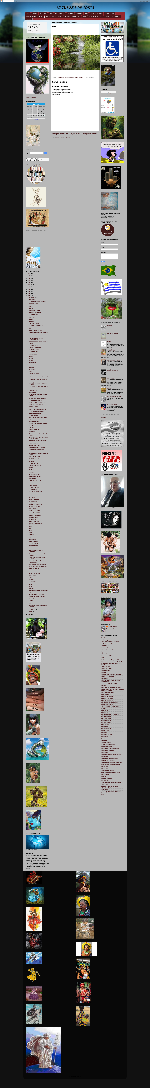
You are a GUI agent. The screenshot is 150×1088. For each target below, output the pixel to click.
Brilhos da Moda (105, 654)
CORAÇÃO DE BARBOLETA (107, 676)
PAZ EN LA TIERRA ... (34, 407)
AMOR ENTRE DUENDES (35, 312)
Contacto (28, 19)
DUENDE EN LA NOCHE (34, 310)
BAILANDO (31, 321)
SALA (30, 532)
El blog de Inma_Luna (106, 694)
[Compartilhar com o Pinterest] (93, 77)
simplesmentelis (105, 780)
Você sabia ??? (115, 16)
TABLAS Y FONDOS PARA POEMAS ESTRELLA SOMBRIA (109, 787)
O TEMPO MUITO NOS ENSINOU (37, 596)
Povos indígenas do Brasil (72, 16)
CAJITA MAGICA (33, 354)
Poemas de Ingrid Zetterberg (108, 760)
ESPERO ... (110, 341)
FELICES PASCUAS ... (112, 404)
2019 (29, 287)
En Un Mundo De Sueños (107, 698)
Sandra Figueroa (105, 774)
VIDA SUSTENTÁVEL (95, 16)
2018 (29, 289)
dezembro (32, 297)
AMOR (30, 483)
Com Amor (103, 672)
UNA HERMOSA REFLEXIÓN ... (114, 396)
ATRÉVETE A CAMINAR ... (35, 504)
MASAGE (31, 548)
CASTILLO (31, 472)
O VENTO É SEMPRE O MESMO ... (37, 447)
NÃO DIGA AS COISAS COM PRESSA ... (38, 564)
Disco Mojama (104, 678)
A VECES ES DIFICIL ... (34, 499)
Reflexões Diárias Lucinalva (107, 770)
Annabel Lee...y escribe (106, 644)
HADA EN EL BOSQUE (34, 349)
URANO (31, 306)
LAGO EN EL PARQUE (34, 323)
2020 (29, 285)
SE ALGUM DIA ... (33, 519)
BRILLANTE (32, 467)
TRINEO (31, 577)
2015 (29, 295)
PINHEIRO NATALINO (34, 429)
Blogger (78, 1076)
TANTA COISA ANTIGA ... (113, 360)
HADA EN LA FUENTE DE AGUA (36, 326)
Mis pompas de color (106, 736)
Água (50, 13)
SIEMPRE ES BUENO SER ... (36, 506)
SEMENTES (103, 776)
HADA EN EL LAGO (33, 352)
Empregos (70, 13)
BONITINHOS (32, 539)
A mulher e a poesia (106, 640)
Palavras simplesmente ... (107, 746)
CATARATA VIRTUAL (34, 487)
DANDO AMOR (32, 478)
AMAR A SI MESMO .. (34, 569)
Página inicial (75, 134)
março (31, 611)
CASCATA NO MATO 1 (34, 456)
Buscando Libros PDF (106, 656)
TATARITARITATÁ (105, 789)
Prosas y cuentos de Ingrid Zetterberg (110, 764)
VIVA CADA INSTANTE (34, 513)
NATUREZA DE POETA (75, 8)
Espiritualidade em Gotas (107, 704)
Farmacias (79, 13)
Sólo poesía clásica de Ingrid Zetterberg (111, 782)
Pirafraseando (104, 756)
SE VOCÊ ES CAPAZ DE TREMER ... (37, 398)
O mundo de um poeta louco (108, 744)
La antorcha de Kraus (106, 720)
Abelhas (34, 13)
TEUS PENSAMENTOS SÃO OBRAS (37, 441)
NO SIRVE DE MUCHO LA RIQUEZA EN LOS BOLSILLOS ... (38, 438)
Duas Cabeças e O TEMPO (107, 692)
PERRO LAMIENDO (33, 541)
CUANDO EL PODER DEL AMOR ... (37, 409)
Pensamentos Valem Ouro (107, 750)
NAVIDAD (31, 584)
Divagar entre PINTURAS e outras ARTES (111, 687)
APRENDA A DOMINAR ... (35, 515)
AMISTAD (31, 603)
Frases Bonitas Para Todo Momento (110, 714)
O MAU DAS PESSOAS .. (35, 510)
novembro (32, 609)
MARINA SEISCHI (105, 730)
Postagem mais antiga (89, 134)
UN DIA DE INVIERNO (34, 474)
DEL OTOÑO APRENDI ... (35, 443)
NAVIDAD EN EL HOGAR (35, 573)
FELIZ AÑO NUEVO (33, 304)
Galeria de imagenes (96, 13)
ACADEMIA (43, 13)
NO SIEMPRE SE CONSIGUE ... (36, 404)
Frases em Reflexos (106, 716)
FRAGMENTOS (104, 712)
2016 (29, 293)
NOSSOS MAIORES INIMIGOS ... (37, 594)
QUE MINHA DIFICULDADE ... (36, 524)
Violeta (102, 795)
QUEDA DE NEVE (33, 575)
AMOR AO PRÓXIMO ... (34, 521)
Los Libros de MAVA (106, 728)
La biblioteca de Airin (106, 722)
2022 (29, 280)
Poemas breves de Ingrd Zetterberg (110, 758)
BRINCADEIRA (32, 537)
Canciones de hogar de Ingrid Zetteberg (111, 660)
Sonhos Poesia (104, 784)
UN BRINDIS (32, 369)
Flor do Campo (104, 710)
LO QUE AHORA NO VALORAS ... (37, 411)
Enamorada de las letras (107, 700)
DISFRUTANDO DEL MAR (35, 476)
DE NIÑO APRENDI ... (112, 370)
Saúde (84, 16)
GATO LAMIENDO (33, 543)
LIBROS (41, 16)
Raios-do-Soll (104, 766)
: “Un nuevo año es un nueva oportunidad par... (36, 339)
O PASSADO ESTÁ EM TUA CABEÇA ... (38, 423)
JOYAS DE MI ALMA (106, 718)
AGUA (30, 530)
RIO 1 (30, 526)
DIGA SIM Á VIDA (33, 508)
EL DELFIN (31, 461)
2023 (29, 278)
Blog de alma (104, 652)
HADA (30, 328)
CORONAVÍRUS (60, 13)
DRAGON (31, 308)
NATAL (30, 586)
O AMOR (31, 571)
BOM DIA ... (110, 325)
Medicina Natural (51, 16)
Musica (60, 16)
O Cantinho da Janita (106, 742)
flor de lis (103, 708)
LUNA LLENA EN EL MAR (35, 481)
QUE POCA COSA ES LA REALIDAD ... (38, 402)
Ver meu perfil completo (112, 629)
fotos (86, 13)
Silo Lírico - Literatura (106, 778)
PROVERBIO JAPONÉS (113, 333)
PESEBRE (31, 588)
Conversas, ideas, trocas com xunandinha (111, 674)
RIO (30, 528)
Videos (107, 16)
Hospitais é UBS (109, 13)
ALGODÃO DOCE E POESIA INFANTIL (110, 642)
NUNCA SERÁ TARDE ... (35, 421)
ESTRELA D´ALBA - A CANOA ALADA (110, 706)
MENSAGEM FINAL (33, 415)
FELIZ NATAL (32, 431)
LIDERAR (31, 601)
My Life (103, 738)
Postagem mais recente (60, 134)
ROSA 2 (31, 358)
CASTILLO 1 (32, 470)
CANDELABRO (32, 363)
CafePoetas (103, 658)
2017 (29, 291)
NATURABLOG (104, 740)
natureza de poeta (112, 626)
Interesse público (31, 16)
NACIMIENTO (32, 392)
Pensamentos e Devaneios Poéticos (110, 748)
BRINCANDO (32, 317)
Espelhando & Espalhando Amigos (109, 702)
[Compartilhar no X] (90, 77)
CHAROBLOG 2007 (105, 666)
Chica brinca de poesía (106, 668)
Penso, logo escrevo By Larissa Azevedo (111, 754)
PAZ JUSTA (32, 497)
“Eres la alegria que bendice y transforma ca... (36, 450)
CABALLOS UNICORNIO (35, 347)
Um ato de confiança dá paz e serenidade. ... (36, 561)
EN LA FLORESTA (33, 463)
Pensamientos (104, 752)
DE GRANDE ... (110, 388)
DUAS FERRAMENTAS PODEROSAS (38, 566)
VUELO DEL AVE (33, 485)
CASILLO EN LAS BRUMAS (35, 330)
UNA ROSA (31, 367)
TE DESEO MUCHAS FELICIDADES (37, 301)
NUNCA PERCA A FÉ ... (34, 445)
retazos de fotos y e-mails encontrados (110, 772)
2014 (29, 614)
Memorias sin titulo (105, 732)
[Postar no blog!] (89, 77)
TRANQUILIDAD (33, 489)
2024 (29, 276)
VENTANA (31, 535)
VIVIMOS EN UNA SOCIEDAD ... (36, 492)
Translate (112, 94)
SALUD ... (31, 371)
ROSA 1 (31, 360)
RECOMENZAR (104, 768)
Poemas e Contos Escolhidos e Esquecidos (111, 762)
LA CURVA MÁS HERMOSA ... (36, 400)
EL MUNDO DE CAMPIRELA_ (108, 696)
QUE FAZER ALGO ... (34, 517)
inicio (28, 13)
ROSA (30, 365)
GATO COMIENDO (33, 546)
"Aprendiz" (103, 638)
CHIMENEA (31, 579)
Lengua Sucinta (105, 724)
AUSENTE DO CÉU (105, 646)
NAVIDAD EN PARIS (34, 374)
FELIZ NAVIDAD (33, 390)
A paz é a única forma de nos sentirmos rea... (36, 551)
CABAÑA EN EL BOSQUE (35, 465)
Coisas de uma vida (105, 670)
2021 (29, 282)
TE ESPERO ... (110, 378)
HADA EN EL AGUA (33, 315)
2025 (29, 273)
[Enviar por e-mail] (87, 77)
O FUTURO (31, 598)
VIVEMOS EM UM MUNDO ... (36, 413)
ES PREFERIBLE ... (33, 502)
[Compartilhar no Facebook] (91, 77)
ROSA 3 (31, 356)
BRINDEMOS (32, 299)
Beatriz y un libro (105, 648)
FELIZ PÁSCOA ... (111, 350)
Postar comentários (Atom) (63, 137)
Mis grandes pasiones (106, 734)
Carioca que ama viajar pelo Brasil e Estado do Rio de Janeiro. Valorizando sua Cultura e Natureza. (112, 663)
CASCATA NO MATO (34, 459)
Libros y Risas (104, 726)
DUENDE (31, 319)
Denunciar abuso (31, 97)
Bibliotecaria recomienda (107, 650)
